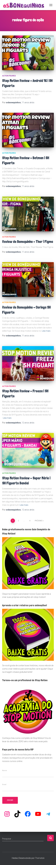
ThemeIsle (39, 858)
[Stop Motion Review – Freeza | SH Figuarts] (28, 363)
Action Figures (9, 76)
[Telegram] (48, 813)
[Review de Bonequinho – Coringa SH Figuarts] (28, 279)
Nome (4, 770)
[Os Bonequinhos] (25, 5)
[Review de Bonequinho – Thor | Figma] (28, 214)
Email (4, 784)
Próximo (39, 521)
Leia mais (46, 331)
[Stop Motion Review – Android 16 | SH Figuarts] (28, 53)
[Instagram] (7, 813)
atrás (28, 102)
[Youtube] (38, 813)
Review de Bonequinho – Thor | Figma (27, 241)
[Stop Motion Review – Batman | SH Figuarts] (28, 130)
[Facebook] (27, 813)
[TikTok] (17, 813)
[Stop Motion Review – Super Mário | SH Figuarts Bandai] (28, 450)
